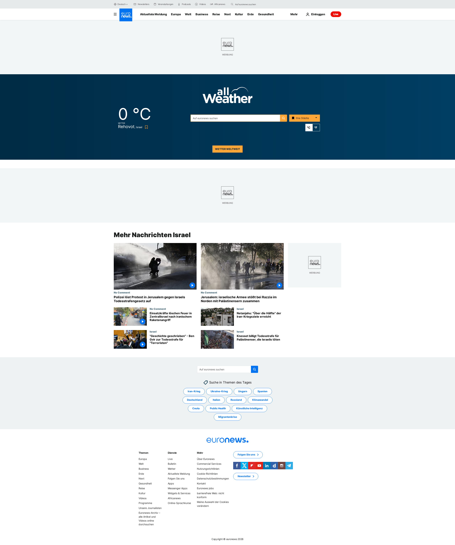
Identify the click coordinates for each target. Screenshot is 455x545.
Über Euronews (206, 458)
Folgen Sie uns (176, 478)
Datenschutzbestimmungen (213, 478)
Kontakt (201, 483)
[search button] (232, 4)
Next (227, 14)
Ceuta (196, 408)
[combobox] (250, 4)
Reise (216, 14)
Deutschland (194, 399)
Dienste (172, 452)
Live (335, 14)
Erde (250, 14)
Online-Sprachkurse (179, 502)
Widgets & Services (179, 493)
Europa (176, 14)
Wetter (171, 468)
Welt (188, 14)
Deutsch (121, 4)
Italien (216, 399)
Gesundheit (266, 14)
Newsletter (244, 476)
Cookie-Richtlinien (207, 473)
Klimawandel (260, 399)
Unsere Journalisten (150, 507)
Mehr (200, 452)
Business (202, 14)
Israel (240, 308)
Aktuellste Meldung (153, 14)
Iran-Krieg (194, 391)
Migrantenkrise (227, 417)
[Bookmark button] (146, 127)
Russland (236, 399)
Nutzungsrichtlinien (208, 468)
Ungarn (242, 391)
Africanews (174, 498)
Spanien (262, 391)
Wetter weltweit (227, 148)
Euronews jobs (205, 488)
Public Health (218, 408)
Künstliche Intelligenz (249, 408)
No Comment (122, 292)
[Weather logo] (227, 96)
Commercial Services (209, 463)
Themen (143, 452)
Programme (145, 502)
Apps (171, 483)
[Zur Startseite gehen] (125, 15)
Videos (142, 498)
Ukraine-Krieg (219, 391)
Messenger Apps (177, 488)
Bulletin (172, 463)
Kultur (239, 14)
